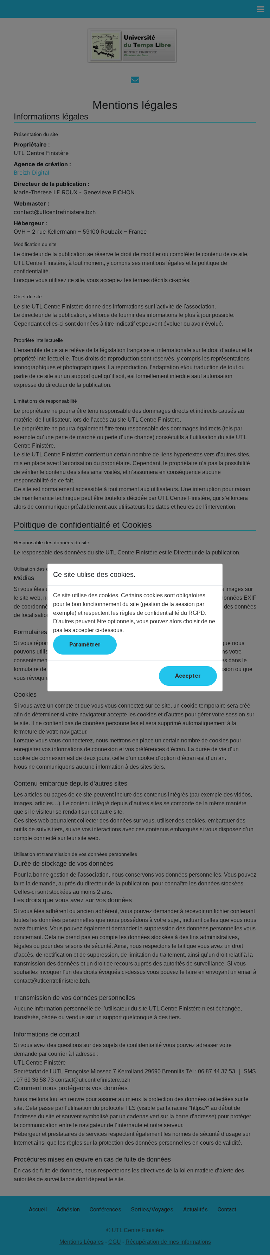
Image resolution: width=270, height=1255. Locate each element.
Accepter (188, 675)
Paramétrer (85, 644)
